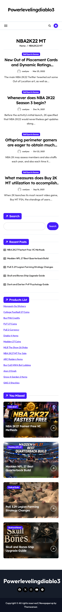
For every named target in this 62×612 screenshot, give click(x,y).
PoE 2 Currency (11, 329)
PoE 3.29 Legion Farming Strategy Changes (30, 266)
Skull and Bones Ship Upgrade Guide (26, 275)
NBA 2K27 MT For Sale (15, 353)
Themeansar (30, 606)
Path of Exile (13, 487)
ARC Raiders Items (13, 359)
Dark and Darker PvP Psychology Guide (28, 284)
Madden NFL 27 (15, 447)
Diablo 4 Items (10, 335)
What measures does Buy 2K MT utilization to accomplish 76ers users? (31, 182)
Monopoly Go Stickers (14, 306)
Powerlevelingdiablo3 (31, 9)
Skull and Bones (14, 527)
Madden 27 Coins (12, 341)
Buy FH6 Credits (11, 317)
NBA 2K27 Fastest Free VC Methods (26, 249)
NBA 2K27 (12, 407)
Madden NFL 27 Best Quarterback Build (27, 258)
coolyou (25, 71)
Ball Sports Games (31, 54)
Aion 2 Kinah (9, 370)
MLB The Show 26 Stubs (15, 347)
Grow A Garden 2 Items (15, 376)
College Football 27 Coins (16, 312)
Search (14, 216)
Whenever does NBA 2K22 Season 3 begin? (31, 100)
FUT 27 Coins (10, 323)
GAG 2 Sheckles (11, 382)
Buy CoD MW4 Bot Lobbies (17, 365)
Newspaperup (46, 603)
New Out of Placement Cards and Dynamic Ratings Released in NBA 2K (31, 64)
